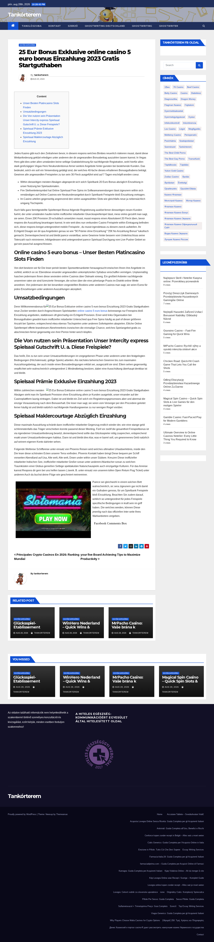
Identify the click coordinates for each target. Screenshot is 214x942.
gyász (191, 117)
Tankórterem (24, 14)
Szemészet (169, 147)
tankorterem (41, 75)
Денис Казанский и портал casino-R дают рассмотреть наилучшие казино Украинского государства (157, 927)
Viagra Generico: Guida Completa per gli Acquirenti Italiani (177, 913)
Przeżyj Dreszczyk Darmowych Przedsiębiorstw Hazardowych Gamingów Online (181, 296)
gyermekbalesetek (173, 111)
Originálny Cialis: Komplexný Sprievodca (185, 892)
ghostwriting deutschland (105, 26)
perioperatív (191, 135)
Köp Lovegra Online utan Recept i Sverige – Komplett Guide (176, 878)
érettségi (182, 182)
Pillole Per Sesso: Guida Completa (158, 899)
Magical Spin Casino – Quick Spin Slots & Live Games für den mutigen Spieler (182, 402)
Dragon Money (188, 99)
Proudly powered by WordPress (22, 814)
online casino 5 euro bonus (92, 310)
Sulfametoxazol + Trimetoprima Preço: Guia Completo (142, 906)
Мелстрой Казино (173, 200)
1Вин (167, 87)
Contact (200, 934)
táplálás (184, 164)
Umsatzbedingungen (34, 111)
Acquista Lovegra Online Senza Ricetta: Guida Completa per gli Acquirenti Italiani (167, 821)
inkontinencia (189, 123)
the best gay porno (174, 158)
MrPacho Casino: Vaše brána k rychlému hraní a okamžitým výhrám (129, 629)
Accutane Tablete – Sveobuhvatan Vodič (185, 814)
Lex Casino (170, 129)
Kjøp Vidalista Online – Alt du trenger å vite (184, 871)
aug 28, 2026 (23, 687)
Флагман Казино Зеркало (177, 218)
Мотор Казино (193, 200)
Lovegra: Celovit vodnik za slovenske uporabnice (135, 892)
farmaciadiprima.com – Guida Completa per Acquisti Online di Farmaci (172, 864)
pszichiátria (170, 141)
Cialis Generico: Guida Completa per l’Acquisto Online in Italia (176, 842)
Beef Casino (193, 87)
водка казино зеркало (176, 233)
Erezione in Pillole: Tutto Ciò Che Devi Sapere (159, 849)
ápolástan (169, 182)
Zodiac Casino (171, 176)
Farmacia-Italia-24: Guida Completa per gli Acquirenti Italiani (176, 857)
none (162, 892)
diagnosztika (170, 99)
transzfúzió (194, 158)
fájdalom (189, 105)
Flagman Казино (172, 105)
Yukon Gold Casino (173, 170)
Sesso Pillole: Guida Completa (190, 899)
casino (184, 93)
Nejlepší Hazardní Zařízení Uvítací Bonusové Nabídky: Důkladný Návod (183, 315)
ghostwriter (168, 26)
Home (159, 814)
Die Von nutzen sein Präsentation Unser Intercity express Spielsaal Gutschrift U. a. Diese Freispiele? (41, 120)
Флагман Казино (172, 206)
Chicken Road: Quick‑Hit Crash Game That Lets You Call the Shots (181, 364)
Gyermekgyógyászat (174, 117)
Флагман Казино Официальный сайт (180, 226)
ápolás (185, 176)
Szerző (73, 26)
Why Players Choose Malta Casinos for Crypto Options (135, 920)
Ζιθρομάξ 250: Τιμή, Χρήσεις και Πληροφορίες (183, 920)
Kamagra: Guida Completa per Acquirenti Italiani (140, 871)
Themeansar (61, 814)
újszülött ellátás (188, 188)
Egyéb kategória (27, 45)
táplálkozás (170, 164)
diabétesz (196, 93)
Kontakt (54, 26)
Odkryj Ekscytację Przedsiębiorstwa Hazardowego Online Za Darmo (181, 383)
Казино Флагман (172, 194)
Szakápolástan (186, 141)
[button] (204, 26)
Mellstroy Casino (172, 135)
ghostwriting (142, 26)
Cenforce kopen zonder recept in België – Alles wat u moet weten (174, 835)
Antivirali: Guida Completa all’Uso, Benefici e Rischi (180, 828)
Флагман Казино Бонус (176, 212)
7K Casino (178, 87)
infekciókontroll (171, 123)
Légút (182, 129)
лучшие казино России (176, 239)
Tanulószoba (32, 26)
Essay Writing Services (193, 849)
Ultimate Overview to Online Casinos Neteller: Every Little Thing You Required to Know (180, 436)
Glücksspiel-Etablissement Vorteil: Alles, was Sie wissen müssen (30, 629)
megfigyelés (194, 129)
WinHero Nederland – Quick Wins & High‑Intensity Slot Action (81, 629)
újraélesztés (170, 188)
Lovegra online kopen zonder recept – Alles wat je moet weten (176, 885)
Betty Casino (170, 93)
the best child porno (175, 153)
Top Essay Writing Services (191, 906)
